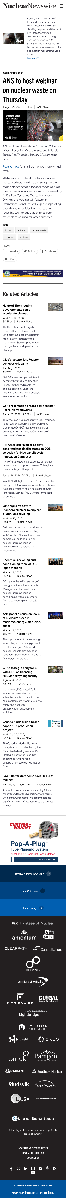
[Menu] (61, 6)
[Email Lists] (33, 1172)
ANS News (43, 107)
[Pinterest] (47, 1168)
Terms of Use (32, 1193)
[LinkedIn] (25, 1168)
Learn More (33, 57)
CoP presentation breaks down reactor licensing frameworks (29, 407)
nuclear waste (39, 230)
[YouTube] (40, 1168)
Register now (11, 166)
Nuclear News (24, 321)
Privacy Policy (18, 1193)
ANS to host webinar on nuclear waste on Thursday (30, 90)
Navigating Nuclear (33, 1152)
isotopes (21, 230)
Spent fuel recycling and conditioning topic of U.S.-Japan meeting (20, 564)
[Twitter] (18, 1168)
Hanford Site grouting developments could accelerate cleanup (17, 309)
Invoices (43, 1193)
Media (51, 1193)
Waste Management (14, 72)
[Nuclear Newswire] (55, 1168)
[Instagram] (33, 1168)
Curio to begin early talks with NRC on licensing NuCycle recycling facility (20, 672)
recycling (9, 237)
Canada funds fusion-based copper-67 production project (21, 726)
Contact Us (33, 1157)
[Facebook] (11, 1168)
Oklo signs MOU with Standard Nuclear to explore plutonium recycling (22, 510)
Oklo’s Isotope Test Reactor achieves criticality (21, 361)
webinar (24, 237)
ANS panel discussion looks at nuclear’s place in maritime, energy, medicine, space (22, 619)
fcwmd (8, 230)
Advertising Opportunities (33, 1148)
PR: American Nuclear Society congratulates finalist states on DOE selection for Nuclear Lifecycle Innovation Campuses (27, 450)
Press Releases (43, 475)
